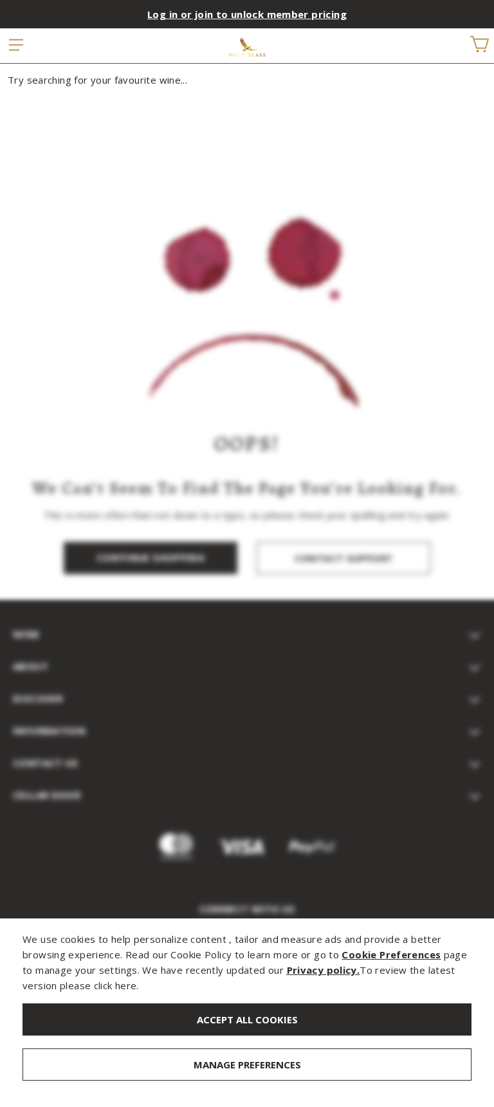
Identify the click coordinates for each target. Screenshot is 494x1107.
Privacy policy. (323, 969)
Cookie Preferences (391, 954)
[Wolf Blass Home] (247, 47)
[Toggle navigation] (16, 45)
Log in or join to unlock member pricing (247, 14)
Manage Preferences (247, 1064)
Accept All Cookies (247, 1019)
